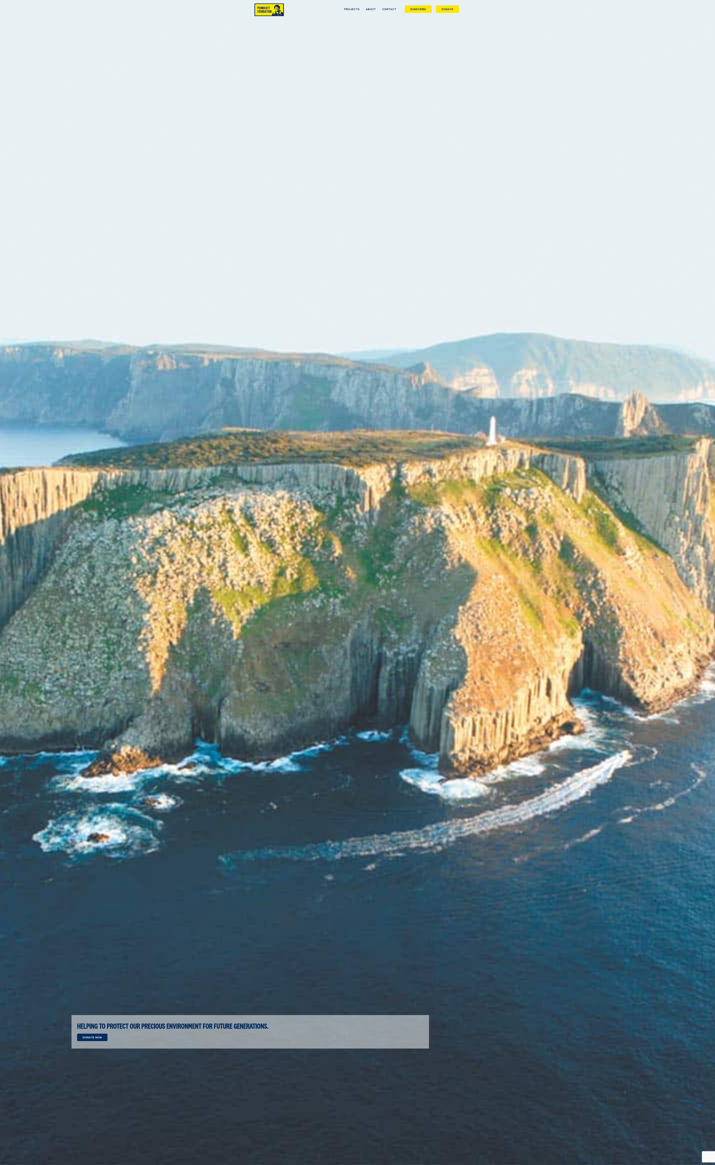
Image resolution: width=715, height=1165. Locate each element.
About (371, 9)
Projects (352, 9)
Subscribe (418, 9)
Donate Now (92, 1037)
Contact (389, 9)
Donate (447, 9)
